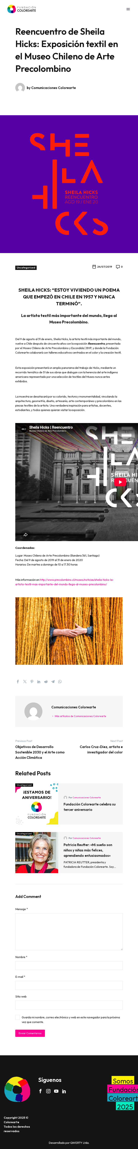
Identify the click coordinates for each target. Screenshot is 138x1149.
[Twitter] (25, 681)
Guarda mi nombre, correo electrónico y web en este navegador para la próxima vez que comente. (71, 1019)
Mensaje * (21, 909)
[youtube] (56, 1091)
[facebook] (40, 1091)
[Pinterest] (32, 681)
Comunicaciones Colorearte (87, 797)
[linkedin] (64, 1091)
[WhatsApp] (60, 681)
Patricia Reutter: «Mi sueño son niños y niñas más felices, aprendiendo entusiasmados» (88, 850)
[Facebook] (18, 681)
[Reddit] (46, 681)
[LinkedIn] (39, 681)
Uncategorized (26, 267)
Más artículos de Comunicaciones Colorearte (80, 716)
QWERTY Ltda (79, 1143)
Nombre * (21, 957)
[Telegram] (53, 681)
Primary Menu (128, 9)
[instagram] (48, 1091)
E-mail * (20, 976)
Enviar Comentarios (30, 1033)
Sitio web (21, 996)
